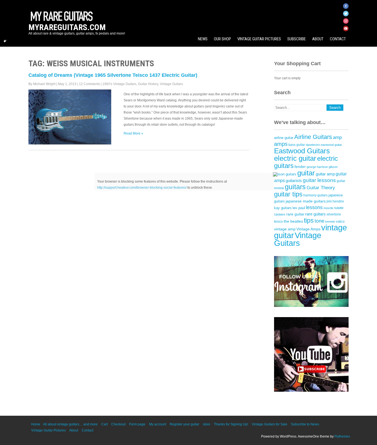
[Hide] (5, 41)
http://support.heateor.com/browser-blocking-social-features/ (142, 187)
